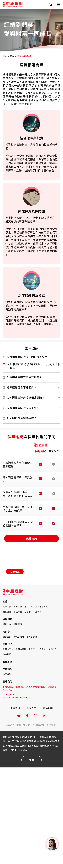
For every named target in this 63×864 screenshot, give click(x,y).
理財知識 (7, 619)
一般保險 (37, 611)
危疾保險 (28, 606)
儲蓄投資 (7, 611)
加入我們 (52, 649)
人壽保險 (7, 606)
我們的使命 (8, 649)
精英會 (6, 631)
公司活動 (41, 649)
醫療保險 (18, 606)
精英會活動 (31, 636)
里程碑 (32, 649)
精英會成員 (19, 636)
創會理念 (7, 636)
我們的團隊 (21, 649)
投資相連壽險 (41, 606)
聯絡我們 (7, 654)
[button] (31, 357)
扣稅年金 (18, 611)
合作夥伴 (7, 661)
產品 (5, 601)
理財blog (7, 624)
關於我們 (7, 644)
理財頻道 (18, 624)
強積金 (27, 611)
